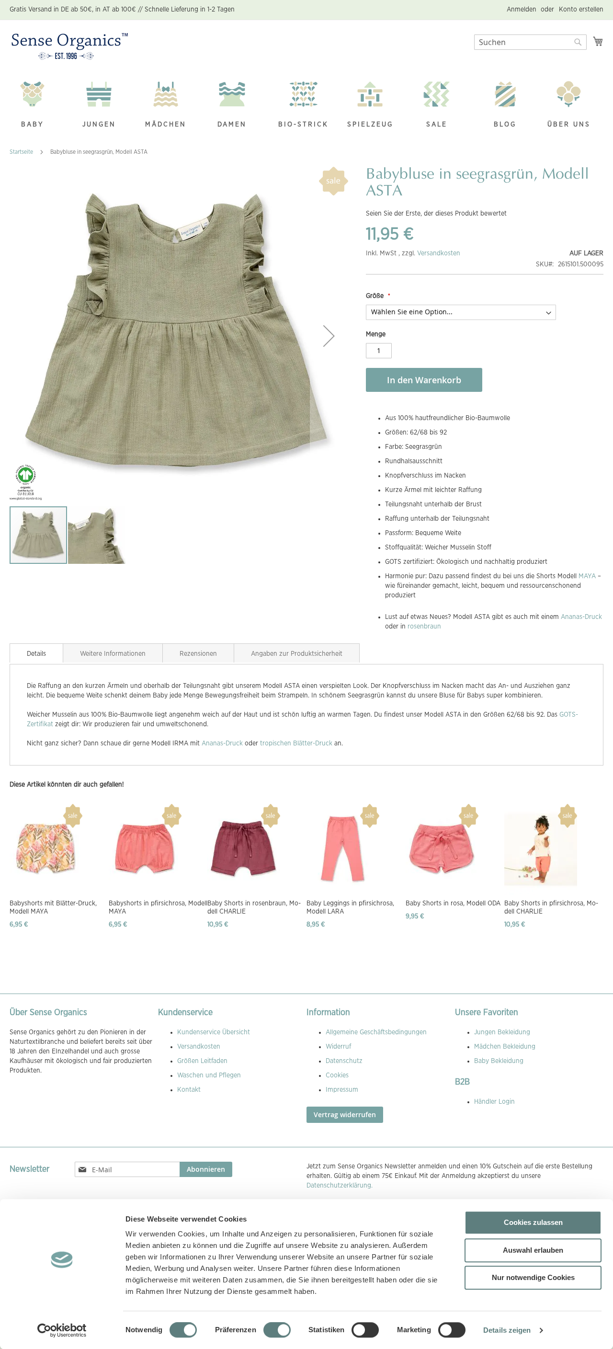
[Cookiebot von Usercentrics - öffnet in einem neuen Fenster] (62, 1330)
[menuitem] (37, 105)
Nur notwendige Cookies (533, 1277)
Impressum (342, 1089)
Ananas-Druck (581, 617)
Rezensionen (198, 654)
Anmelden (521, 9)
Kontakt (189, 1089)
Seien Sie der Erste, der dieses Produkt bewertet (436, 213)
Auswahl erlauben (533, 1250)
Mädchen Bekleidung (504, 1046)
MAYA (587, 576)
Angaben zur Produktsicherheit (296, 654)
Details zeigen (507, 1330)
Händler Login (494, 1101)
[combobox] (530, 42)
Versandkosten (438, 253)
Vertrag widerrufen (345, 1114)
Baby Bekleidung (498, 1061)
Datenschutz (344, 1061)
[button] (329, 336)
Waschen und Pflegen (209, 1075)
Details (36, 654)
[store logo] (70, 47)
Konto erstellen (581, 9)
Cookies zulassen (533, 1222)
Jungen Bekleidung (502, 1032)
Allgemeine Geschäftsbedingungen (376, 1032)
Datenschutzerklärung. (339, 1185)
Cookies (337, 1075)
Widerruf (338, 1046)
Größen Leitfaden (202, 1061)
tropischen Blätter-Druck (296, 743)
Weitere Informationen (113, 654)
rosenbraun (424, 626)
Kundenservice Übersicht (213, 1032)
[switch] (277, 1330)
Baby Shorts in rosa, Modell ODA (453, 903)
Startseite (21, 152)
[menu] (306, 105)
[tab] (36, 653)
